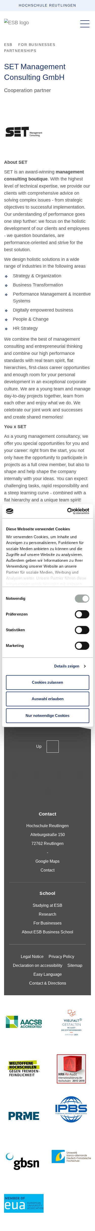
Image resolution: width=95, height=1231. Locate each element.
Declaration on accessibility (37, 965)
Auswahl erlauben (48, 699)
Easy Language (47, 974)
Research (47, 914)
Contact (47, 870)
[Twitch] (80, 775)
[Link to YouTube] (48, 791)
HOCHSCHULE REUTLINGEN (47, 5)
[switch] (82, 614)
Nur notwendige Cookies (47, 715)
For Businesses (47, 923)
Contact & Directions (47, 983)
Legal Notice (32, 956)
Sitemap (74, 965)
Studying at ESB (47, 905)
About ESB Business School (47, 932)
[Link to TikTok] (37, 775)
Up (39, 746)
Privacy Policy (61, 956)
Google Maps (47, 861)
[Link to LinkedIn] (58, 775)
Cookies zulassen (47, 682)
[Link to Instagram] (15, 775)
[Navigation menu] (85, 24)
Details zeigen (66, 666)
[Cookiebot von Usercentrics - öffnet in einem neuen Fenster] (67, 511)
